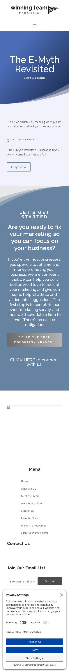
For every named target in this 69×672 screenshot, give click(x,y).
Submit (50, 581)
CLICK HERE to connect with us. (34, 362)
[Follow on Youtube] (38, 556)
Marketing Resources (33, 525)
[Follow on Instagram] (31, 556)
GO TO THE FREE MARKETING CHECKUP (34, 339)
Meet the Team (30, 496)
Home (24, 481)
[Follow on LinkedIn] (46, 556)
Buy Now (18, 166)
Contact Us (27, 511)
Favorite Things (30, 518)
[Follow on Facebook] (23, 556)
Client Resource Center (34, 533)
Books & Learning (34, 77)
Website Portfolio (31, 503)
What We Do (28, 488)
